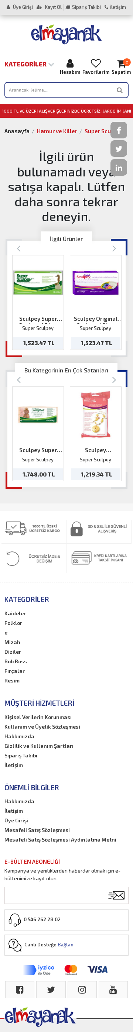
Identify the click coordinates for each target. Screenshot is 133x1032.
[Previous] (19, 248)
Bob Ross (15, 661)
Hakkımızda (19, 736)
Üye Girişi (22, 7)
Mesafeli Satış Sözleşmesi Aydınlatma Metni (60, 839)
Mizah (12, 642)
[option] (38, 302)
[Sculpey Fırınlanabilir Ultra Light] (95, 415)
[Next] (114, 248)
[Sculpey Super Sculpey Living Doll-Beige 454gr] (38, 415)
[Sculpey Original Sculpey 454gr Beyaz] (95, 283)
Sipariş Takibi (86, 7)
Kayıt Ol (53, 7)
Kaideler (15, 613)
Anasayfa (17, 131)
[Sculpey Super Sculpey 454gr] (38, 283)
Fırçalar (14, 671)
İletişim (118, 7)
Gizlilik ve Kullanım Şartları (39, 746)
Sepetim (121, 67)
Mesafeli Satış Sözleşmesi (37, 830)
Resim (12, 680)
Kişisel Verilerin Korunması (38, 717)
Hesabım (70, 72)
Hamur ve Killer (57, 131)
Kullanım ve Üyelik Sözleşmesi (42, 726)
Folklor (13, 623)
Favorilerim (95, 72)
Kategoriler (26, 64)
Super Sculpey (103, 131)
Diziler (12, 652)
